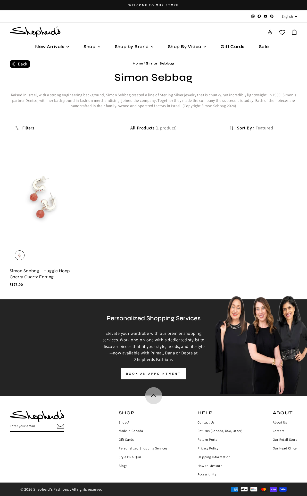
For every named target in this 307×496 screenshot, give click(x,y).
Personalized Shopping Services (143, 448)
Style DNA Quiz (130, 457)
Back (22, 64)
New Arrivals (50, 46)
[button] (294, 32)
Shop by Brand (132, 46)
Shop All (125, 422)
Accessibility (207, 474)
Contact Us (206, 422)
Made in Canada (131, 431)
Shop (89, 46)
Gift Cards (232, 46)
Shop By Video (185, 46)
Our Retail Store (285, 439)
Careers (278, 431)
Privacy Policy (208, 448)
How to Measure (210, 466)
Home (138, 63)
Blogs (123, 466)
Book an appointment (153, 373)
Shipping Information (214, 457)
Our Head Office (285, 448)
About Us (280, 422)
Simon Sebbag (160, 63)
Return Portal (208, 439)
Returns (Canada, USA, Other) (220, 431)
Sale (264, 46)
